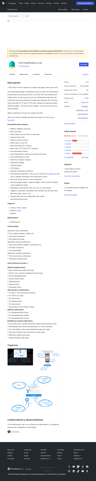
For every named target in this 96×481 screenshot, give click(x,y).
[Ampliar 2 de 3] (58, 351)
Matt (76, 453)
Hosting (10, 455)
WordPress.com (79, 450)
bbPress (77, 455)
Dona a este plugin (70, 195)
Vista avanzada (69, 123)
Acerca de (11, 450)
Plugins (26, 455)
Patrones (27, 458)
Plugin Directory (12, 9)
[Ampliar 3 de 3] (58, 376)
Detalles (12, 74)
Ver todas (85, 157)
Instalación (36, 74)
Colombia (28, 469)
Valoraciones (23, 74)
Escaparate (27, 450)
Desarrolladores (46, 455)
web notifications (83, 118)
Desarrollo (48, 74)
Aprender (44, 450)
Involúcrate (60, 450)
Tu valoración (69, 157)
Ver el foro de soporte (72, 176)
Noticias (10, 453)
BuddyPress (78, 458)
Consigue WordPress (85, 3)
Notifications (80, 110)
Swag (59, 458)
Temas (26, 453)
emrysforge (25, 66)
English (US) (84, 102)
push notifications (83, 114)
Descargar (83, 64)
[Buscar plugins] (27, 16)
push (86, 110)
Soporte (85, 74)
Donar (60, 455)
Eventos (59, 453)
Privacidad (11, 458)
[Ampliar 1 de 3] (31, 351)
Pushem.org (52, 174)
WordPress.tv (46, 458)
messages (85, 106)
